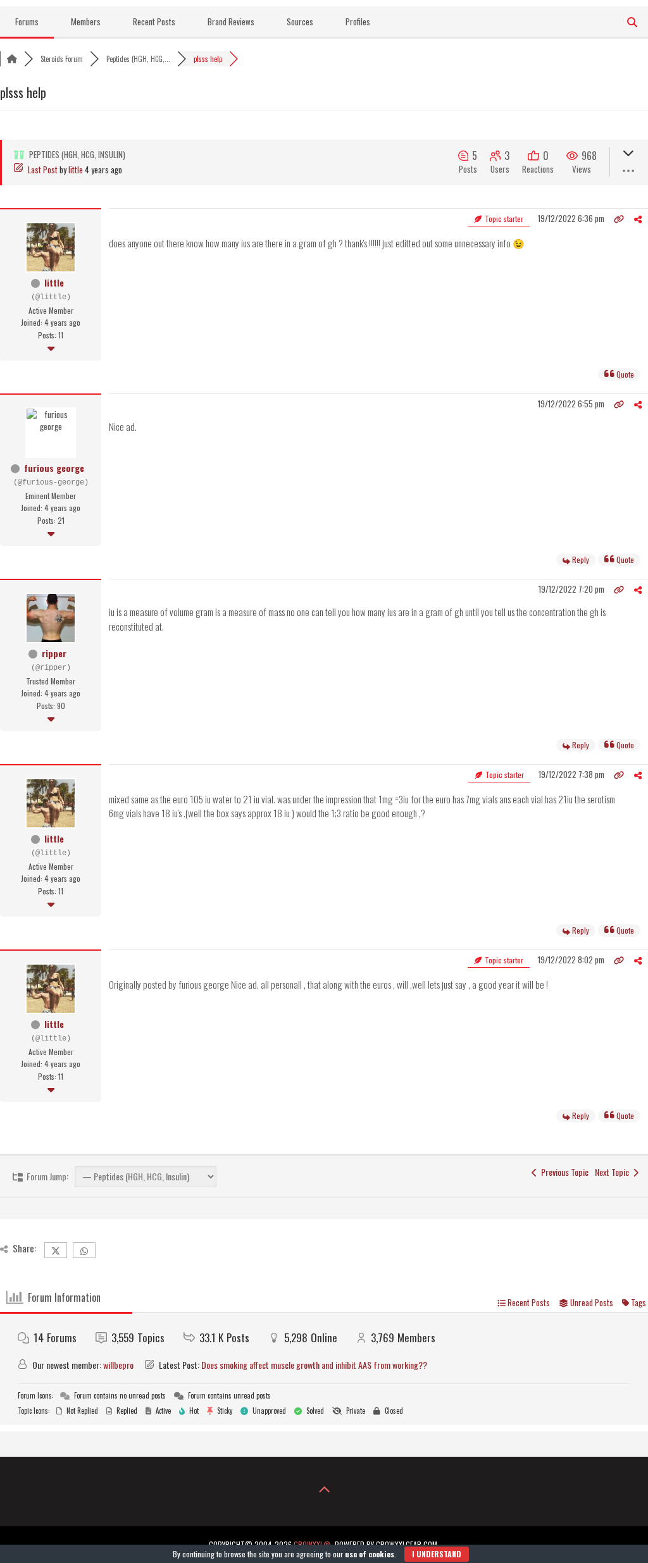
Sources (300, 21)
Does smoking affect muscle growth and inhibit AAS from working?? (314, 1364)
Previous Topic (563, 1171)
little (75, 169)
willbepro (118, 1364)
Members (86, 21)
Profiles (358, 21)
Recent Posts (154, 21)
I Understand (436, 1553)
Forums (27, 21)
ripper (54, 653)
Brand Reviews (231, 21)
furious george (54, 467)
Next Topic (614, 1171)
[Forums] (12, 59)
